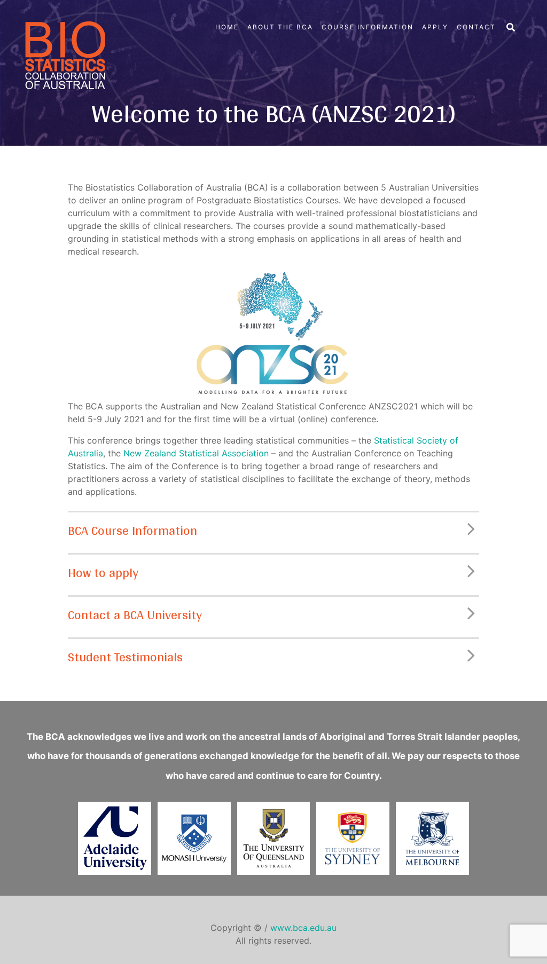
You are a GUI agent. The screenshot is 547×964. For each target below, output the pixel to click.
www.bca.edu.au (303, 927)
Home (227, 27)
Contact (476, 27)
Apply (435, 27)
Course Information (367, 27)
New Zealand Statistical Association (196, 453)
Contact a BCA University (135, 614)
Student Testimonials (125, 656)
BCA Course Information (132, 530)
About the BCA (280, 27)
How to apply (103, 572)
